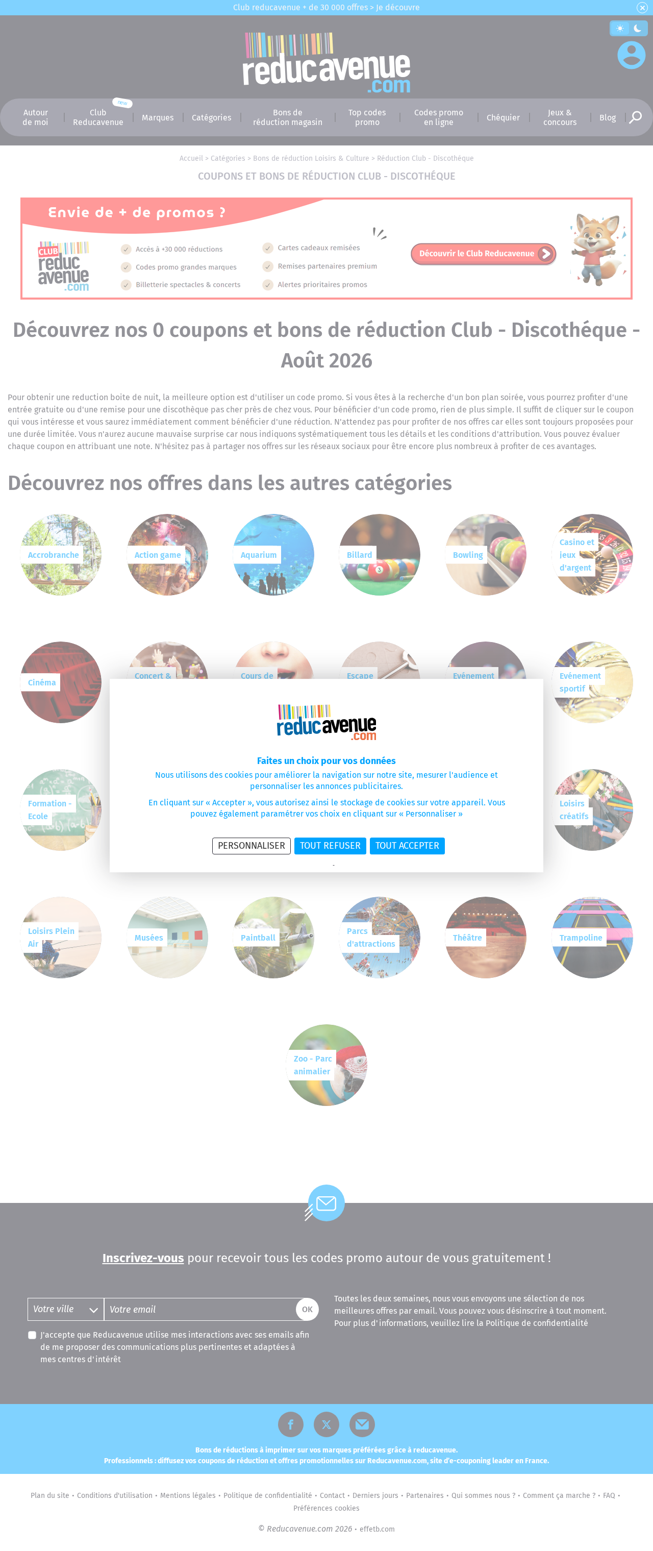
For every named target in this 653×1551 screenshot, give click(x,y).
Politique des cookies (362, 866)
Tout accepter (407, 845)
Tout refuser (330, 845)
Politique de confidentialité (298, 866)
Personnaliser (251, 845)
